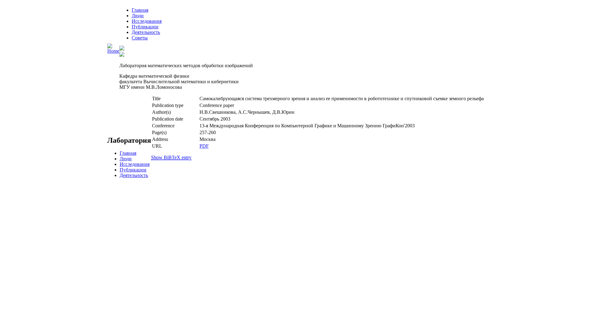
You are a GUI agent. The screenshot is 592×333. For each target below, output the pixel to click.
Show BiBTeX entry (171, 157)
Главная (140, 10)
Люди (138, 15)
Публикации (145, 26)
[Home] (113, 51)
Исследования (147, 21)
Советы (140, 37)
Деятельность (146, 32)
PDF (204, 146)
